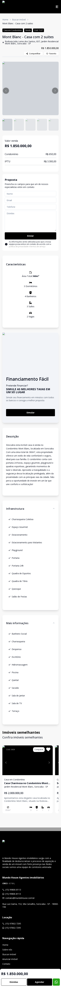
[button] (6, 91)
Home (5, 19)
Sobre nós (7, 949)
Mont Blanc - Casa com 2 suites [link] (17, 23)
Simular (30, 412)
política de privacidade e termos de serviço (27, 246)
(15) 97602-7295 (13, 923)
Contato (6, 963)
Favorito (52, 53)
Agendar (39, 982)
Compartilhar (34, 53)
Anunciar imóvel (10, 959)
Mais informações (17, 623)
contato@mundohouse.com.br (20, 898)
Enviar (30, 235)
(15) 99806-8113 (13, 889)
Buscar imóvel (19, 19)
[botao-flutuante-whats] (56, 982)
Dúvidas (14, 982)
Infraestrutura (15, 508)
